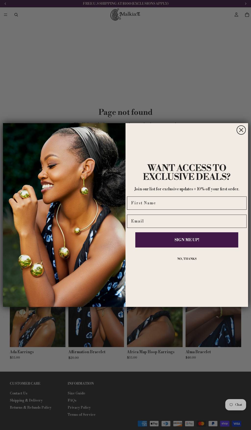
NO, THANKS (187, 259)
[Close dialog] (241, 130)
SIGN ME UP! (187, 239)
